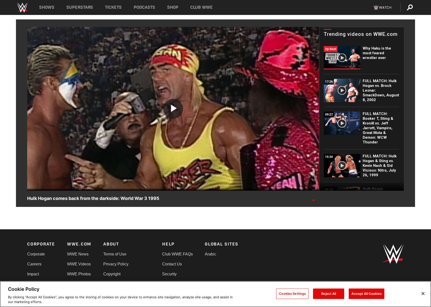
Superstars (79, 7)
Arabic (210, 254)
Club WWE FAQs (177, 254)
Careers (34, 264)
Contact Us (172, 264)
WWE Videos (79, 264)
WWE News (78, 254)
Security (169, 274)
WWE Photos (79, 274)
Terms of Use (114, 254)
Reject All (328, 294)
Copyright (111, 274)
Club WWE (201, 7)
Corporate (36, 254)
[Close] (423, 293)
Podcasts (144, 7)
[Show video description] (313, 198)
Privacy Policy (115, 264)
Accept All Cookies (366, 294)
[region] (215, 294)
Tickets (113, 7)
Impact (33, 274)
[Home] (22, 7)
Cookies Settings (292, 294)
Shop (172, 7)
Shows (46, 7)
